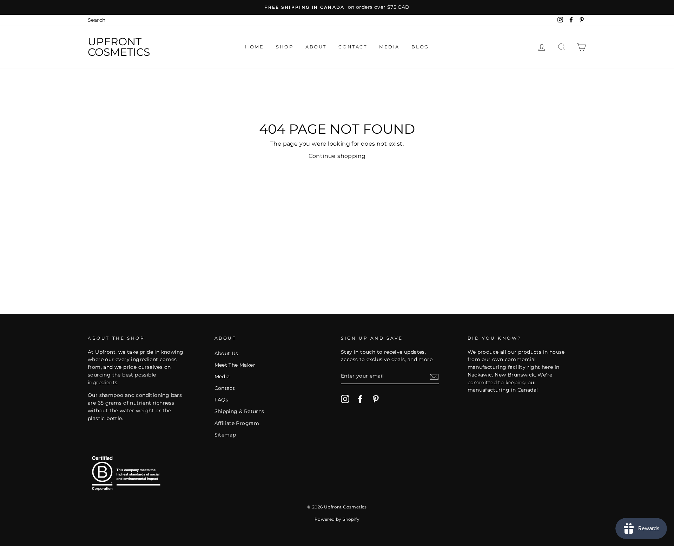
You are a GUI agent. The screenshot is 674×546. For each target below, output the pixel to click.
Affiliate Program (236, 423)
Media (389, 46)
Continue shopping (337, 156)
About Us (226, 353)
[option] (337, 7)
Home (254, 46)
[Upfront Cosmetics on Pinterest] (375, 399)
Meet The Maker (235, 365)
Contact (352, 46)
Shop (284, 46)
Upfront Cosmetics (119, 47)
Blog (420, 46)
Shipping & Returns (239, 411)
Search (96, 20)
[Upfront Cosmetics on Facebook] (360, 399)
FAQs (221, 399)
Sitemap (225, 435)
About (315, 46)
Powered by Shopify (337, 519)
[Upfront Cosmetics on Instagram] (345, 399)
